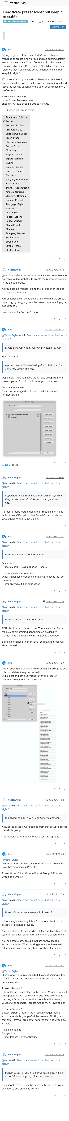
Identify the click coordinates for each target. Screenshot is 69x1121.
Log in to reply (58, 27)
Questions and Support (16, 21)
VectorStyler (18, 3)
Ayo (10, 49)
